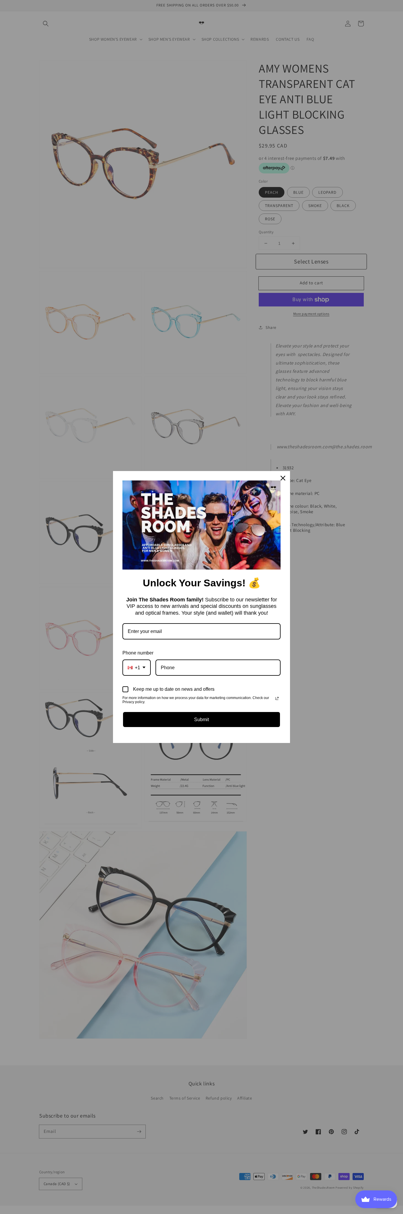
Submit (201, 719)
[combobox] (136, 668)
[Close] (283, 478)
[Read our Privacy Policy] (277, 698)
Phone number (137, 652)
